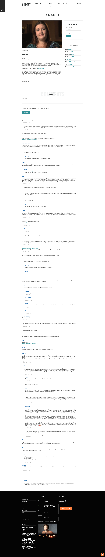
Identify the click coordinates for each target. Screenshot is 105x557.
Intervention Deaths (42, 2)
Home (33, 2)
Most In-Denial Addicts (52, 17)
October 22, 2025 (25, 470)
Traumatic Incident (60, 17)
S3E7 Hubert (70, 64)
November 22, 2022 (28, 313)
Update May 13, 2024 (46, 500)
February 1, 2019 (27, 288)
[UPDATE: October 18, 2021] (40, 517)
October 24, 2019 (27, 231)
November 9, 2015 (25, 166)
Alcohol (41, 17)
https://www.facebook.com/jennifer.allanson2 (29, 139)
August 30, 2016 (25, 225)
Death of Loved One (44, 17)
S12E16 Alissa (73, 51)
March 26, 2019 (25, 319)
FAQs (47, 2)
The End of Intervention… (78, 2)
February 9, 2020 (25, 332)
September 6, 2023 (28, 436)
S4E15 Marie (73, 54)
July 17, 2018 (24, 251)
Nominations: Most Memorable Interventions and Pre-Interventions (49, 506)
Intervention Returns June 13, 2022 (49, 510)
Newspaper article (41, 68)
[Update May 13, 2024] (40, 501)
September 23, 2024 (25, 444)
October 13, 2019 (25, 326)
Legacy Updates (28, 548)
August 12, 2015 (25, 148)
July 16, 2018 (24, 244)
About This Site (64, 3)
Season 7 (56, 17)
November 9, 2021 (28, 386)
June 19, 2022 (27, 403)
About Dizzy (74, 2)
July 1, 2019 (27, 307)
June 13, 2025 (26, 462)
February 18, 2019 (27, 300)
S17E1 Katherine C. (72, 61)
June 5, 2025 (24, 451)
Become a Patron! (63, 518)
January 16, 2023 (28, 207)
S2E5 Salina (70, 49)
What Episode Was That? (50, 4)
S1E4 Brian (69, 59)
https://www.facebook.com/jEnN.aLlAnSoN (29, 222)
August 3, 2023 (28, 294)
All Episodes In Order (36, 3)
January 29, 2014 (25, 122)
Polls (55, 2)
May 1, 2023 (27, 159)
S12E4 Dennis (73, 56)
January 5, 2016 (25, 183)
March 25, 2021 (26, 189)
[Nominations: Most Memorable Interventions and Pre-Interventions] (40, 506)
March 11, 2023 (28, 237)
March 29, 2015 (25, 141)
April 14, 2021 (28, 196)
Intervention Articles (68, 2)
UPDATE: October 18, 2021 (47, 516)
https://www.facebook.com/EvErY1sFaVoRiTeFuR (30, 248)
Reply (29, 122)
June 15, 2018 (26, 129)
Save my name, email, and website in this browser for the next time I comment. (36, 108)
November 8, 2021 (25, 362)
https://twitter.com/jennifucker (27, 134)
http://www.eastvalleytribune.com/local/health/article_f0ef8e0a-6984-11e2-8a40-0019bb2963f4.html (38, 137)
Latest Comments (59, 2)
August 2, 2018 (25, 257)
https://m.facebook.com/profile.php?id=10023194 (30, 343)
